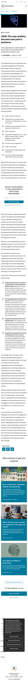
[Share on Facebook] (3, 449)
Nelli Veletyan (7, 499)
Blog (7, 11)
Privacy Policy (8, 632)
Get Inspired (14, 11)
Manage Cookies (14, 648)
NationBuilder (4, 1)
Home (2, 11)
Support (21, 1)
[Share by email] (12, 449)
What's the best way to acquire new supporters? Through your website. (14, 524)
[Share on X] (8, 449)
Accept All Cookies (14, 636)
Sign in (25, 1)
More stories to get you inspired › (14, 582)
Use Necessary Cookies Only (14, 644)
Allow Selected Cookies (14, 640)
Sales (18, 1)
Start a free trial (14, 593)
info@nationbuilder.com (14, 673)
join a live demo (14, 597)
